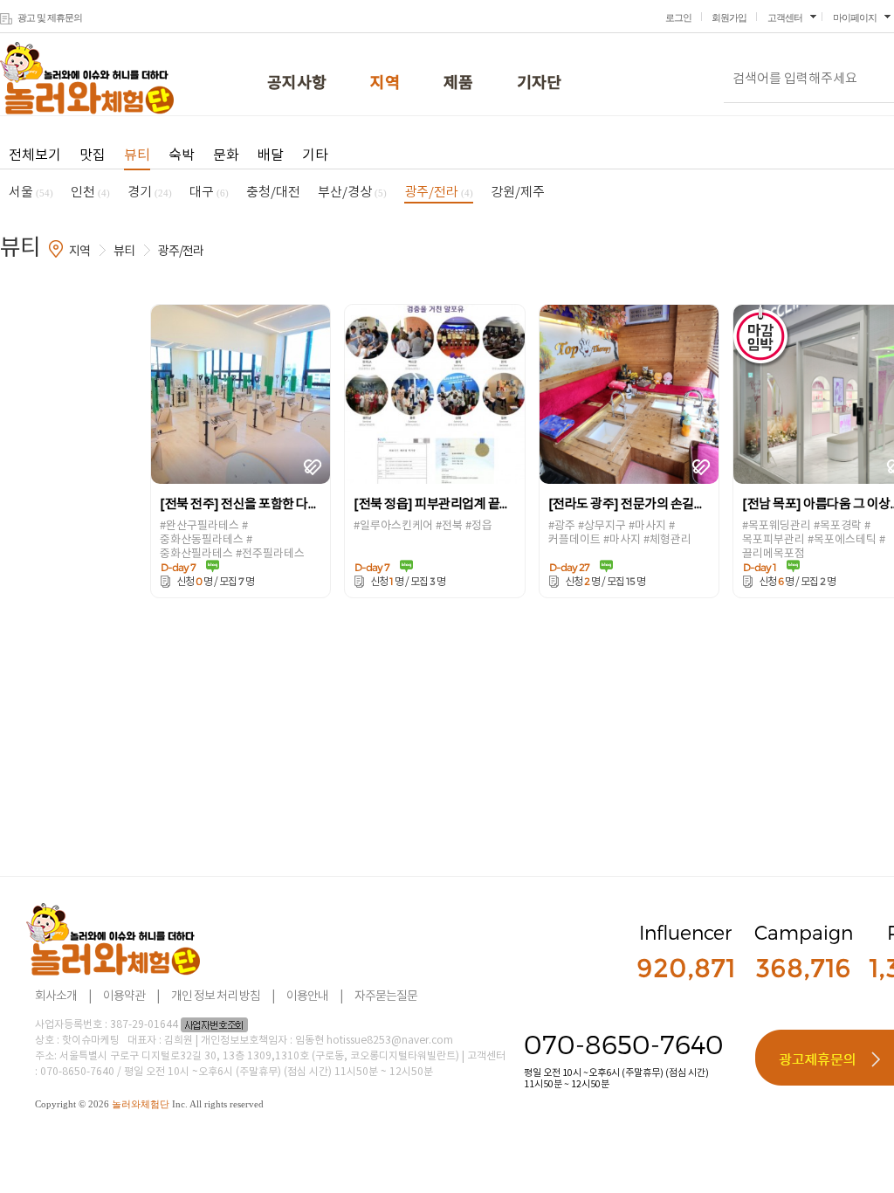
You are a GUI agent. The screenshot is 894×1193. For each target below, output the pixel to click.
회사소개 (56, 996)
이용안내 (307, 996)
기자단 (539, 83)
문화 (226, 155)
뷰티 (137, 155)
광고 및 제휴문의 (49, 17)
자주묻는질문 (385, 996)
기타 (315, 155)
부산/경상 (352, 192)
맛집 (92, 155)
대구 (209, 192)
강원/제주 (518, 192)
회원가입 (729, 17)
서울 (31, 192)
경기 (149, 192)
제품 (458, 83)
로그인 (678, 17)
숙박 (181, 155)
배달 (271, 155)
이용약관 (124, 996)
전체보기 (35, 155)
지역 (385, 83)
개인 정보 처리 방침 (215, 996)
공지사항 (297, 83)
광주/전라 (438, 192)
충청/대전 (273, 192)
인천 (90, 192)
